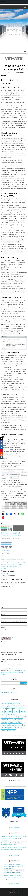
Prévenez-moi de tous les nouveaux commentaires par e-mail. (11, 653)
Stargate (20, 719)
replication (13, 714)
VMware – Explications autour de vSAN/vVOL (6, 533)
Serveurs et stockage (11, 559)
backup (10, 703)
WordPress (20, 891)
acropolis (4, 703)
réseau (8, 564)
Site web (3, 630)
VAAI (20, 722)
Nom (3, 607)
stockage (13, 564)
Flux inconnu (14, 827)
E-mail (3, 614)
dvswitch (15, 708)
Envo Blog (16, 892)
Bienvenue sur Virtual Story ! (8, 692)
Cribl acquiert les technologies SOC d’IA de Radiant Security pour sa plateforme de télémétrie (14, 838)
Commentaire (5, 586)
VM (7, 566)
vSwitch (9, 730)
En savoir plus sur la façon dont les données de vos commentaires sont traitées (13, 672)
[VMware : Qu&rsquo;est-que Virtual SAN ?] (6, 545)
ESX (20, 708)
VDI (8, 725)
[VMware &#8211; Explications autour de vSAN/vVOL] (6, 528)
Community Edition (7, 706)
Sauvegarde (5, 719)
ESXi (24, 563)
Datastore (14, 563)
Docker (4, 708)
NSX (3, 714)
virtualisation (18, 725)
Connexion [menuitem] (3, 1)
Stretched (19, 564)
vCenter (3, 566)
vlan (24, 725)
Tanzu (16, 722)
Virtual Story (14, 27)
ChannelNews (14, 833)
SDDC (11, 719)
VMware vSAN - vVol (9, 561)
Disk (24, 706)
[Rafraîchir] (12, 637)
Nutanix (7, 714)
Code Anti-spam (5, 642)
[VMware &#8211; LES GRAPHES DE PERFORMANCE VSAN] (18, 528)
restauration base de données (10, 717)
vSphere (3, 568)
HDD (3, 711)
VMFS (10, 566)
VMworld (17, 728)
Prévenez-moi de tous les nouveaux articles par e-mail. (13, 660)
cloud (14, 703)
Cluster (8, 563)
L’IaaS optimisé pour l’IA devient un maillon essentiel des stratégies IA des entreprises (14, 877)
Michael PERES (19, 72)
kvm (14, 711)
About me (3, 695)
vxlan (14, 730)
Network (3, 564)
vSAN (19, 566)
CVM (14, 706)
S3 (25, 717)
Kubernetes (8, 711)
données (20, 563)
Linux (17, 711)
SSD (15, 719)
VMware (15, 566)
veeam (12, 725)
